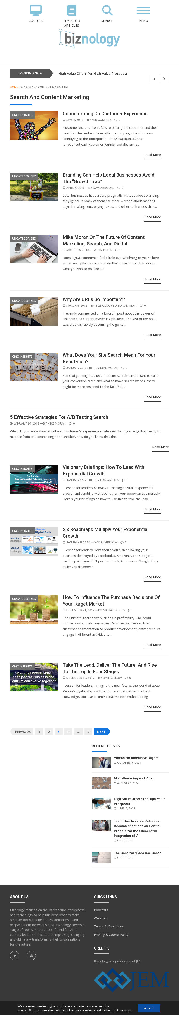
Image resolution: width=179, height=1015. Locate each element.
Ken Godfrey (101, 120)
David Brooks (103, 187)
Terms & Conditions (109, 926)
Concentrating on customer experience (105, 113)
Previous (23, 731)
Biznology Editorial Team (116, 305)
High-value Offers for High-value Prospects (93, 73)
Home (14, 87)
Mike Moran (109, 368)
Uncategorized (24, 176)
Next (101, 731)
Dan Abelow (109, 480)
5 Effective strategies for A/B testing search (59, 417)
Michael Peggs (114, 610)
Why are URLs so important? (94, 299)
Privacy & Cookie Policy (111, 934)
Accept (149, 1008)
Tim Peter (104, 250)
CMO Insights (22, 115)
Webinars (101, 918)
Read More (152, 154)
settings (125, 1010)
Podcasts (101, 910)
